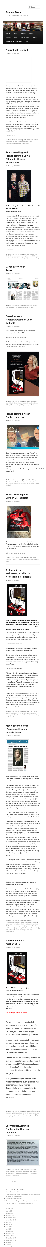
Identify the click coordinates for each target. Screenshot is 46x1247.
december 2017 (11, 1238)
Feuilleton (21, 142)
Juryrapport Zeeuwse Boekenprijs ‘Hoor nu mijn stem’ (17, 1129)
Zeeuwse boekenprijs (12, 1175)
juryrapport (33, 1171)
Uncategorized (17, 140)
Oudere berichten (12, 1182)
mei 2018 (9, 1227)
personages (27, 405)
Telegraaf (20, 715)
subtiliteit (14, 715)
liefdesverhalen (14, 405)
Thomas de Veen (29, 715)
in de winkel (32, 401)
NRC (21, 405)
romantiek (24, 713)
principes (13, 1115)
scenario (22, 1117)
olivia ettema (33, 305)
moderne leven (21, 1113)
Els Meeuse (33, 922)
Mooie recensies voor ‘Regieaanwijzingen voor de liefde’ (17, 729)
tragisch (8, 717)
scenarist (32, 484)
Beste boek (32, 1169)
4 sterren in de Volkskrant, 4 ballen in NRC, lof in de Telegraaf (18, 573)
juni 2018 (9, 1224)
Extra (15, 37)
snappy (8, 715)
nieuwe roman (31, 1113)
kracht (8, 713)
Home (8, 33)
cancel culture (33, 140)
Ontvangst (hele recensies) (14, 42)
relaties (8, 928)
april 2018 (9, 1229)
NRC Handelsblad (23, 143)
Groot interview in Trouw (14, 1199)
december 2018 (11, 1218)
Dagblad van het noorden (22, 922)
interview (29, 482)
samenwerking (10, 307)
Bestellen (23, 33)
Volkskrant (34, 405)
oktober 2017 (10, 1242)
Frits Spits (15, 559)
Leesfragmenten (25, 37)
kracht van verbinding (12, 924)
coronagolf (9, 142)
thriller (36, 715)
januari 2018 (10, 1236)
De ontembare (10, 482)
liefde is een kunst (25, 924)
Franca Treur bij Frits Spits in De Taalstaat (17, 496)
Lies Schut (13, 713)
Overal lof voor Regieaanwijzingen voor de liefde (19, 319)
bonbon (31, 557)
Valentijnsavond (27, 928)
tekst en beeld (29, 307)
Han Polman (23, 1171)
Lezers (35, 37)
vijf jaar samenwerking (32, 258)
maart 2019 (9, 1213)
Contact (31, 33)
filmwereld (36, 1111)
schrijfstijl (14, 928)
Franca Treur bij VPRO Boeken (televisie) (18, 415)
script (19, 928)
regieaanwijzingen (22, 1115)
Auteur (15, 33)
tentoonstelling (19, 258)
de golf (15, 142)
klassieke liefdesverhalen (14, 403)
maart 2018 (9, 1231)
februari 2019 (10, 1215)
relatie (17, 1117)
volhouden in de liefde (12, 930)
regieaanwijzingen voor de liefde (18, 484)
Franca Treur (13, 12)
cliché (31, 1111)
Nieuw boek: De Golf (17, 49)
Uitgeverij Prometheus (30, 1173)
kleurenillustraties (27, 403)
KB (11, 256)
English (8, 37)
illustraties (9, 1113)
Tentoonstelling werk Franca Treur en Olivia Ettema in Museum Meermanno (18, 157)
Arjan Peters (33, 711)
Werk (26, 42)
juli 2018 (8, 1222)
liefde (7, 405)
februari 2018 (10, 1233)
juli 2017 (8, 1245)
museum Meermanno (18, 256)
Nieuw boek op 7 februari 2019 (15, 942)
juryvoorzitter (10, 1173)
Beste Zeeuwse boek (12, 1171)
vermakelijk (35, 928)
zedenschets (10, 932)
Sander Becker (20, 307)
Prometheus (18, 1173)
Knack (36, 403)
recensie (14, 926)
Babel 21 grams (34, 480)
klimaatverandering (12, 143)
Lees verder (10, 135)
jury (28, 1171)
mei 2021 (9, 1211)
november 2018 (11, 1220)
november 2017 (11, 1240)
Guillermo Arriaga (20, 482)
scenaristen (31, 713)
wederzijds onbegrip (26, 930)
